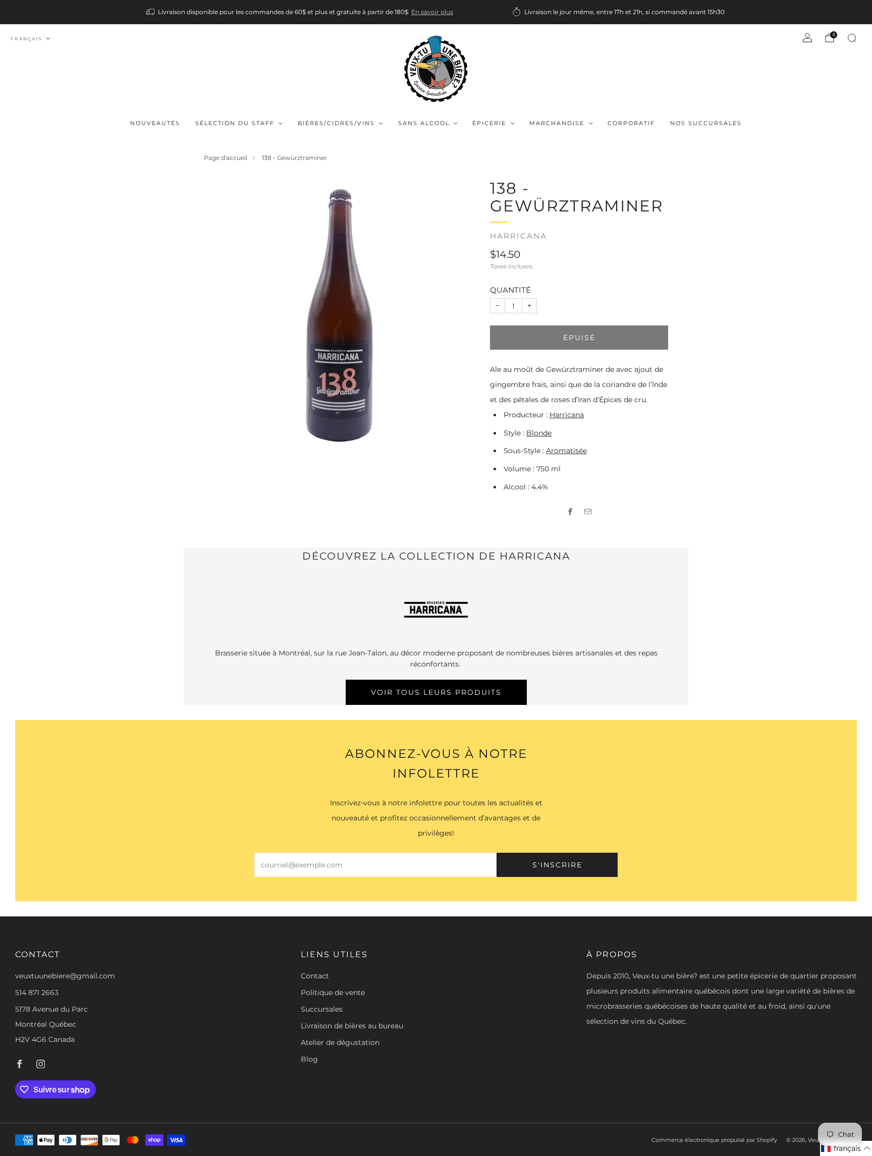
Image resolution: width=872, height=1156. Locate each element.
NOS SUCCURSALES (706, 123)
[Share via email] (588, 512)
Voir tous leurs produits (436, 692)
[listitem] (300, 12)
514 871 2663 (37, 992)
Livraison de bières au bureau (352, 1025)
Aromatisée (566, 450)
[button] (846, 1148)
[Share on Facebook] (570, 512)
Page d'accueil (225, 157)
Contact (315, 975)
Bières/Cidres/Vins (336, 123)
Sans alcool (424, 123)
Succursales (322, 1009)
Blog (309, 1059)
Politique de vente (333, 992)
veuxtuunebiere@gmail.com (65, 975)
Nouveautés (155, 123)
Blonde (539, 432)
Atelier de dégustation (340, 1042)
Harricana (518, 236)
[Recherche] (852, 38)
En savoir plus (432, 12)
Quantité (510, 290)
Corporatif (631, 123)
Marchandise (556, 123)
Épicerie (489, 123)
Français (26, 38)
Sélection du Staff (235, 123)
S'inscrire (557, 864)
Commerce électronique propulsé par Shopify (714, 1139)
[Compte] (807, 38)
